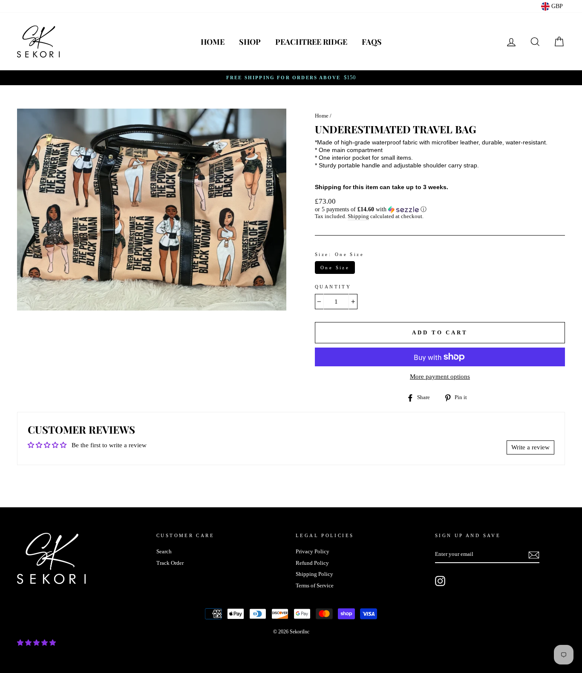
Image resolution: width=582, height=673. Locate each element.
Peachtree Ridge (311, 42)
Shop (250, 42)
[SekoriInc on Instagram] (440, 581)
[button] (440, 209)
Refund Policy (312, 563)
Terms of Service (315, 586)
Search (164, 552)
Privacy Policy (312, 552)
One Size (334, 267)
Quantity (333, 286)
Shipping (358, 216)
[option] (291, 78)
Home (213, 42)
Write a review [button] (530, 447)
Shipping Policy (314, 574)
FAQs (372, 42)
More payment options (440, 376)
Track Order (170, 563)
